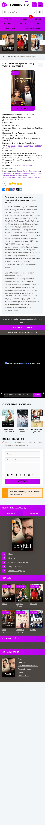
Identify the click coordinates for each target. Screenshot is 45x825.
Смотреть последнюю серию (22, 332)
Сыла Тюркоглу (8, 173)
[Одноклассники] (7, 189)
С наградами (16, 165)
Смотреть (24, 108)
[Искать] (34, 12)
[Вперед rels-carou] (42, 418)
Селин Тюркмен (34, 177)
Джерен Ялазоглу (23, 175)
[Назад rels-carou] (2, 418)
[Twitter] (17, 189)
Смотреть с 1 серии (22, 327)
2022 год (38, 146)
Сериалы (8, 24)
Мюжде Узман (36, 173)
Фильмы (23, 24)
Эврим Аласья (34, 171)
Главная (7, 19)
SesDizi (6, 148)
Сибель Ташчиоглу (22, 173)
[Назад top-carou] (2, 42)
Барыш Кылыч (22, 171)
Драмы (19, 146)
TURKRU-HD (19, 4)
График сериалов (11, 29)
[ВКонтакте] (3, 189)
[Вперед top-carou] (42, 42)
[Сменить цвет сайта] (40, 12)
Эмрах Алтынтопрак (19, 177)
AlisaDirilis (14, 148)
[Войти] (34, 4)
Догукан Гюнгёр (8, 175)
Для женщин (27, 165)
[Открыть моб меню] (40, 4)
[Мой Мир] (10, 189)
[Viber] (13, 189)
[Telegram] (20, 189)
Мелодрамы (28, 146)
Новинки (25, 18)
